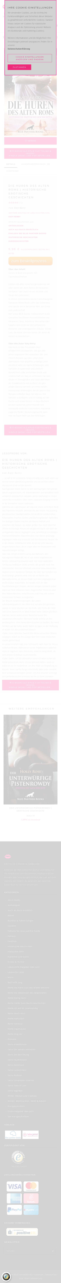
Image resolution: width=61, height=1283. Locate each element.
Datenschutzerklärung (19, 48)
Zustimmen (19, 67)
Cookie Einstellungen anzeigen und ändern (30, 58)
